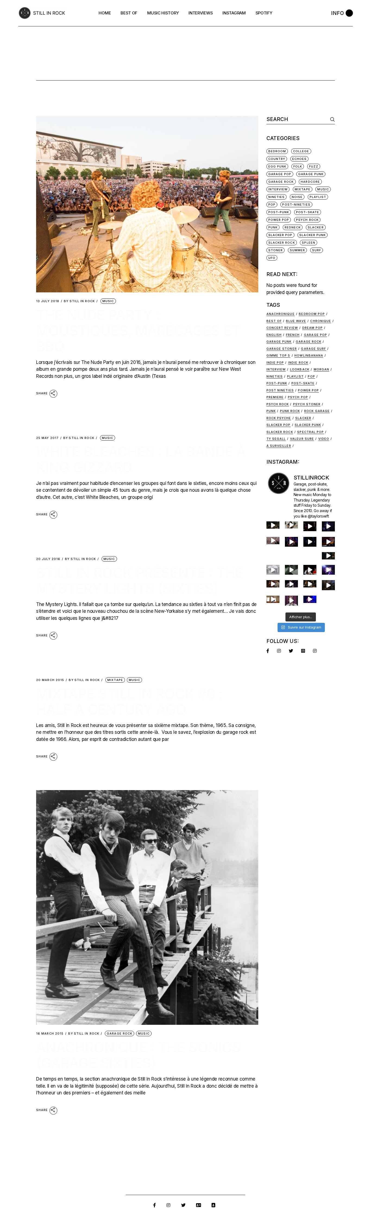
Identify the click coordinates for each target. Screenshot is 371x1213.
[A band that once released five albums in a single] (291, 583)
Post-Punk (278, 212)
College (301, 151)
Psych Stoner (306, 404)
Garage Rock (119, 1033)
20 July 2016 (48, 559)
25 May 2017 (47, 438)
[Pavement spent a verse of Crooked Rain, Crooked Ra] (309, 526)
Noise (297, 197)
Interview (276, 369)
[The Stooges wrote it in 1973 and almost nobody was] (272, 570)
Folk (297, 166)
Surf (316, 250)
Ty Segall (276, 439)
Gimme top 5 (278, 355)
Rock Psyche (278, 418)
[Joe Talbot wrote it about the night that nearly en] (309, 583)
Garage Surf (313, 349)
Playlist (318, 197)
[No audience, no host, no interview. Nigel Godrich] (328, 555)
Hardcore (310, 182)
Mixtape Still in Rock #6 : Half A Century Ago (129, 702)
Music (108, 301)
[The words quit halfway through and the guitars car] (291, 542)
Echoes (299, 159)
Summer (297, 250)
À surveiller (278, 446)
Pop (271, 204)
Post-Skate (307, 212)
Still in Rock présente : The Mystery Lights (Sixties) (139, 581)
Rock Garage (317, 411)
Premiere (275, 397)
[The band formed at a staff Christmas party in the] (309, 599)
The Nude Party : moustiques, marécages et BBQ (138, 331)
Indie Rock (298, 362)
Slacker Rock (281, 243)
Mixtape (115, 680)
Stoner (275, 250)
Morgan (321, 369)
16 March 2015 (50, 1033)
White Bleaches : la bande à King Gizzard (141, 460)
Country (276, 159)
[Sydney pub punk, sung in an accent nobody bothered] (272, 583)
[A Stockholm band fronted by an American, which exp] (272, 525)
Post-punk (276, 383)
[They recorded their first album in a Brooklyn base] (272, 599)
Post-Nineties (296, 204)
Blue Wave (296, 321)
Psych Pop (298, 397)
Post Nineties (280, 390)
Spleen (308, 243)
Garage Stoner (281, 349)
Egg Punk (277, 166)
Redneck (293, 227)
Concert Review (282, 328)
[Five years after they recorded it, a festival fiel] (272, 540)
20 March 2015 (50, 680)
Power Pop (278, 220)
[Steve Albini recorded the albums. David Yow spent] (328, 526)
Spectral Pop (310, 432)
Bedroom (277, 151)
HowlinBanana (308, 355)
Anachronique (280, 314)
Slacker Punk (312, 235)
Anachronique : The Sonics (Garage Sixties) (138, 1055)
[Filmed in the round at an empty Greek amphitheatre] (291, 524)
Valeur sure (302, 439)
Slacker (316, 227)
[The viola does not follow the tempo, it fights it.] (291, 570)
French (293, 335)
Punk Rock (290, 411)
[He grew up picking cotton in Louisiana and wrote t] (309, 570)
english (274, 335)
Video (323, 439)
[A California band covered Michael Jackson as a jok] (328, 542)
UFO (271, 258)
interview (278, 189)
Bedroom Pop (312, 314)
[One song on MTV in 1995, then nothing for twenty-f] (328, 585)
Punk (273, 227)
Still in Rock (79, 301)
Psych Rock (307, 220)
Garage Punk (310, 174)
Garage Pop (279, 174)
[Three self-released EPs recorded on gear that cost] (328, 570)
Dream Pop (312, 328)
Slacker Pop (280, 235)
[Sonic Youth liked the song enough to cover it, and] (309, 542)
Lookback (299, 369)
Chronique (320, 321)
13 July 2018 (47, 301)
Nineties (276, 197)
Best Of (274, 321)
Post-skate (303, 383)
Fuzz (313, 166)
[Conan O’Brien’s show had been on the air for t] (291, 601)
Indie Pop (275, 362)
